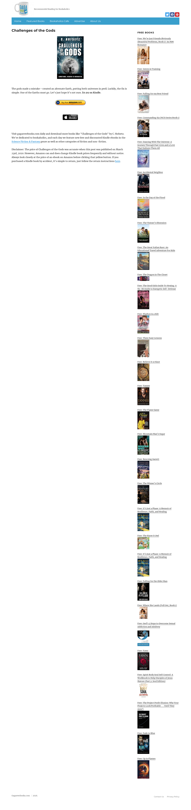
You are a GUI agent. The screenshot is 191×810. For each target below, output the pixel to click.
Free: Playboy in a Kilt (148, 314)
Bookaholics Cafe (59, 21)
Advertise (79, 21)
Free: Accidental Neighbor (150, 172)
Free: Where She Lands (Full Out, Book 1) (157, 605)
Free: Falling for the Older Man (152, 581)
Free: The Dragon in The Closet (152, 274)
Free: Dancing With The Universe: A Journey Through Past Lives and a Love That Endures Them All (156, 145)
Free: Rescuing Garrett (148, 459)
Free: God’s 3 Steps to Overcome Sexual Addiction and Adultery (156, 625)
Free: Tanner (143, 385)
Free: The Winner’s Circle (149, 483)
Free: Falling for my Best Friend (152, 93)
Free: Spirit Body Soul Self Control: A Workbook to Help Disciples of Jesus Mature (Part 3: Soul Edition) (155, 677)
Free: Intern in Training (148, 69)
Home (17, 21)
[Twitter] (167, 14)
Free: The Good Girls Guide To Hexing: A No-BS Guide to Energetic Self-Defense (157, 287)
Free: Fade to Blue (146, 733)
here (117, 161)
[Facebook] (172, 14)
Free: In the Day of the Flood (151, 197)
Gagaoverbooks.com (21, 796)
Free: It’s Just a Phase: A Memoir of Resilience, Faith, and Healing (154, 510)
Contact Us (159, 796)
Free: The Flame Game (148, 410)
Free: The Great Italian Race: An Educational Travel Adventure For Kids (156, 249)
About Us (95, 21)
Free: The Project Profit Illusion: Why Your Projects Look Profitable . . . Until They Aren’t (158, 706)
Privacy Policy (173, 796)
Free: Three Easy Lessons (149, 338)
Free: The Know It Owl (148, 535)
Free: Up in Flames (146, 758)
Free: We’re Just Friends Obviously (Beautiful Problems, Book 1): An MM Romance (155, 41)
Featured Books (35, 21)
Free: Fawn (142, 650)
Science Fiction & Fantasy (26, 141)
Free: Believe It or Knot (148, 362)
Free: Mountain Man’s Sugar (151, 434)
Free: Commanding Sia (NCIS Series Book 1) (158, 117)
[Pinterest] (177, 14)
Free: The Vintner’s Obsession (151, 223)
